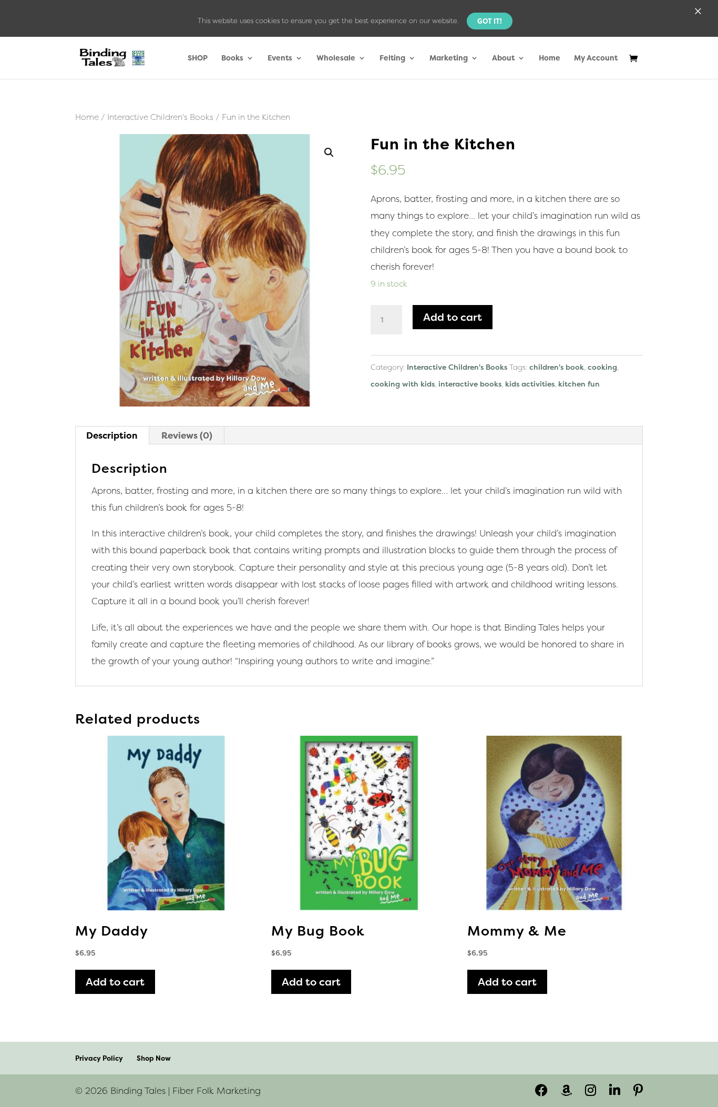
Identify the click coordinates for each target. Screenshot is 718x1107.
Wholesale (335, 58)
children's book (556, 367)
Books (232, 58)
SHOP (198, 58)
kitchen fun (579, 384)
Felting (392, 58)
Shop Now (154, 1058)
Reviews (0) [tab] (186, 435)
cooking (602, 367)
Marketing (448, 58)
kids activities (530, 384)
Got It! (489, 21)
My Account (596, 58)
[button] (329, 152)
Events (280, 58)
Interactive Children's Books (160, 117)
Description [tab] (111, 435)
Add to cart (452, 317)
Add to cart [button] (115, 981)
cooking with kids (403, 384)
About (503, 58)
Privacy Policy (99, 1058)
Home (549, 58)
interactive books (469, 384)
